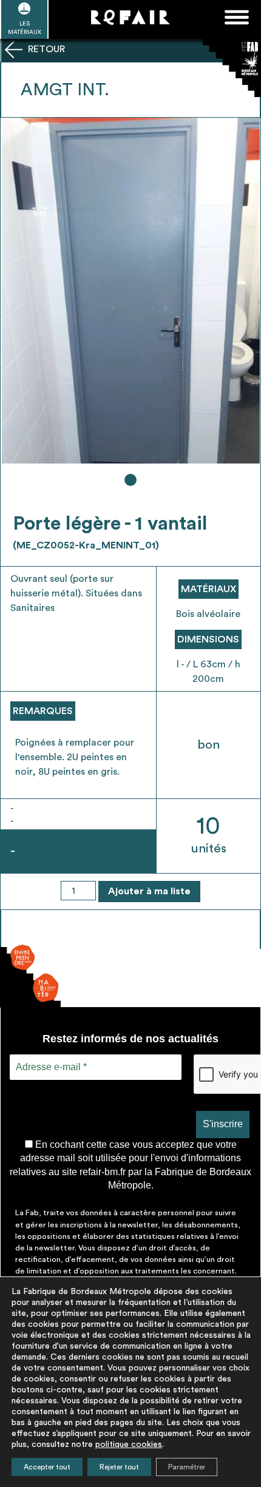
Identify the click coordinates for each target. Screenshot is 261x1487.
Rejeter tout (119, 1467)
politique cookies (128, 1444)
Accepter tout (47, 1467)
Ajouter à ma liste (149, 891)
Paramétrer (186, 1467)
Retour (45, 49)
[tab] (130, 480)
